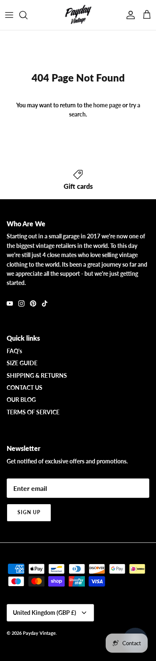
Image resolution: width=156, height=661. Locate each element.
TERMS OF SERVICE (33, 412)
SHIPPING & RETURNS (37, 375)
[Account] (128, 15)
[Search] (27, 15)
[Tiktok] (45, 303)
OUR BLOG (21, 399)
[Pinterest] (33, 303)
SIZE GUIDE (22, 362)
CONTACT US (24, 387)
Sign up (28, 512)
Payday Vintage (39, 633)
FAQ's (14, 350)
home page (107, 105)
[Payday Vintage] (78, 15)
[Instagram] (21, 303)
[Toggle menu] (9, 15)
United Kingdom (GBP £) (44, 612)
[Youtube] (10, 303)
